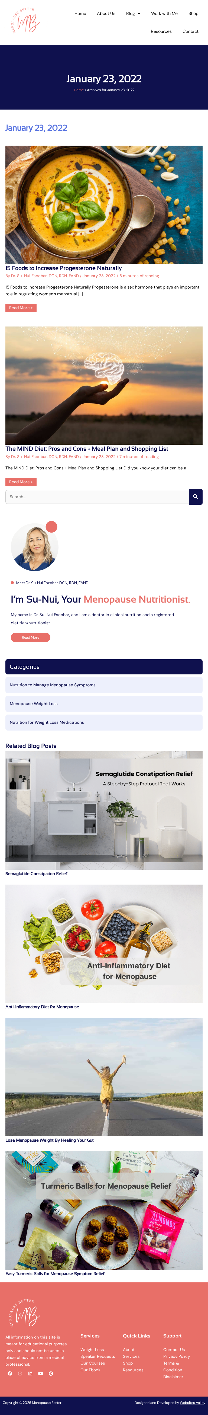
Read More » (22, 307)
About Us (106, 13)
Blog (130, 13)
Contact (191, 31)
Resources (161, 31)
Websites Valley (192, 1402)
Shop (193, 13)
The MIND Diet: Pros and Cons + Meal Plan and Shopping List (86, 449)
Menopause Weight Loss (34, 703)
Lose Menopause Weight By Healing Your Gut (49, 1140)
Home (80, 13)
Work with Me (164, 13)
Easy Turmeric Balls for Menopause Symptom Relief (55, 1273)
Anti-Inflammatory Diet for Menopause (42, 1006)
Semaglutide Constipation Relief (36, 873)
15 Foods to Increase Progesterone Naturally (63, 268)
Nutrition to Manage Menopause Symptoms (53, 685)
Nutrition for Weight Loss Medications (47, 722)
